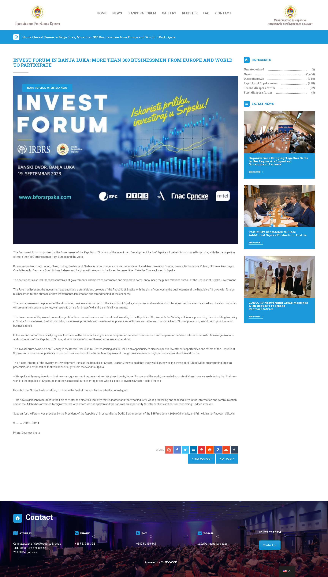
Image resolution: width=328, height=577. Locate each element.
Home (102, 13)
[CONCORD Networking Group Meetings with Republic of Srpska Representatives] (279, 276)
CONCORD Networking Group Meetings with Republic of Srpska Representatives (278, 306)
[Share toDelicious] (218, 450)
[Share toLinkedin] (193, 450)
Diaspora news (254, 78)
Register (190, 13)
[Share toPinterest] (201, 450)
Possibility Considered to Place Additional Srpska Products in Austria (278, 233)
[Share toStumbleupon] (226, 450)
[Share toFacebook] (177, 450)
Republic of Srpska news (51, 87)
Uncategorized (254, 69)
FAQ (206, 13)
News (117, 13)
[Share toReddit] (210, 450)
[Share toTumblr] (234, 450)
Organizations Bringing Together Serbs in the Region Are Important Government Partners (278, 161)
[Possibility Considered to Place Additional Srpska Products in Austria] (279, 205)
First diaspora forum (258, 92)
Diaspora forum (142, 13)
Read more (255, 172)
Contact (223, 13)
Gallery (169, 13)
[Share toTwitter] (185, 450)
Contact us (270, 545)
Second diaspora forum (259, 88)
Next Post (227, 458)
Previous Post (201, 458)
